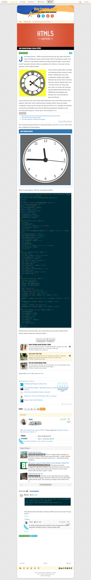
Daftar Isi (14, 2)
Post (51, 2)
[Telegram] (38, 409)
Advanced (34, 536)
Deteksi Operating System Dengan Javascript (37, 392)
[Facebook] (25, 409)
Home (20, 22)
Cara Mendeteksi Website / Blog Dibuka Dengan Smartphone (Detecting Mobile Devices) (46, 388)
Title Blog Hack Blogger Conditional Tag (35, 384)
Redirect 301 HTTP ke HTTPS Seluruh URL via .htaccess (40, 396)
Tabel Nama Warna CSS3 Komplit (31, 117)
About (36, 572)
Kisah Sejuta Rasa (34, 452)
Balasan (27, 519)
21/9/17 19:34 (38, 522)
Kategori (42, 2)
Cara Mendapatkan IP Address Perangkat (33, 119)
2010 (41, 574)
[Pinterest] (31, 409)
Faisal (31, 522)
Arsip (87, 2)
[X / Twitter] (28, 409)
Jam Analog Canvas (29, 56)
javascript (61, 125)
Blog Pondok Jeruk (45, 9)
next (69, 484)
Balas (27, 516)
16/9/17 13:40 (34, 495)
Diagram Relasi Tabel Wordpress (33, 400)
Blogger (48, 575)
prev (22, 484)
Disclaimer (48, 572)
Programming (27, 22)
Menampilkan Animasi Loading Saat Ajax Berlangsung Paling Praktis (41, 116)
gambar (54, 110)
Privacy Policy (42, 572)
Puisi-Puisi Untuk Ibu (35, 473)
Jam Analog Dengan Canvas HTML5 (34, 430)
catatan (29, 373)
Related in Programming (65, 121)
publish (50, 441)
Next (68, 563)
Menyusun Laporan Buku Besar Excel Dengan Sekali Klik (48, 463)
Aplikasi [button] (31, 2)
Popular (23, 2)
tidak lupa (40, 373)
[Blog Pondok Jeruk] (4, 2)
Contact (54, 572)
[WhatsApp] (34, 409)
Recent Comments (34, 491)
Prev (22, 563)
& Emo (24, 536)
